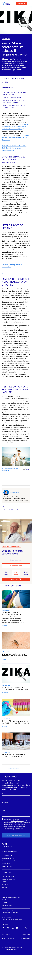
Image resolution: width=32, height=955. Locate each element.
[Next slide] (28, 469)
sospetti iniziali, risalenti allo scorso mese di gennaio (16, 138)
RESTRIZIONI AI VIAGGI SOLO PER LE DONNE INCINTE (16, 106)
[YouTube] (12, 928)
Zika (15, 510)
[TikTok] (22, 928)
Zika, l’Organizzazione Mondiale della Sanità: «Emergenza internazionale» (14, 148)
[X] (26, 928)
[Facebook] (3, 928)
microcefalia (6, 510)
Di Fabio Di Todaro (8, 78)
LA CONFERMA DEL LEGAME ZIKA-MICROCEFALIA (15, 93)
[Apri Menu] (28, 3)
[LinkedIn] (17, 928)
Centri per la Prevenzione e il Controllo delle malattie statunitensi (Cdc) (15, 126)
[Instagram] (8, 928)
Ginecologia (6, 38)
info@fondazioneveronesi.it (14, 919)
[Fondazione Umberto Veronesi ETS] (6, 3)
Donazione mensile (16, 565)
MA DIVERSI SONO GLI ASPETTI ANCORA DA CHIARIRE (13, 101)
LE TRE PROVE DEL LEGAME (12, 97)
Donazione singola (16, 560)
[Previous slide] (24, 469)
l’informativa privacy (17, 821)
